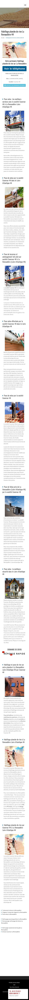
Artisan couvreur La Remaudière (11, 932)
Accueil (2, 37)
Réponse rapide (14, 653)
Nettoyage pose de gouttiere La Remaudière (14, 919)
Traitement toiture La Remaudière (11, 910)
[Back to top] (25, 995)
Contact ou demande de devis (15, 85)
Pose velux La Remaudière (9, 914)
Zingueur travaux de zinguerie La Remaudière (14, 912)
